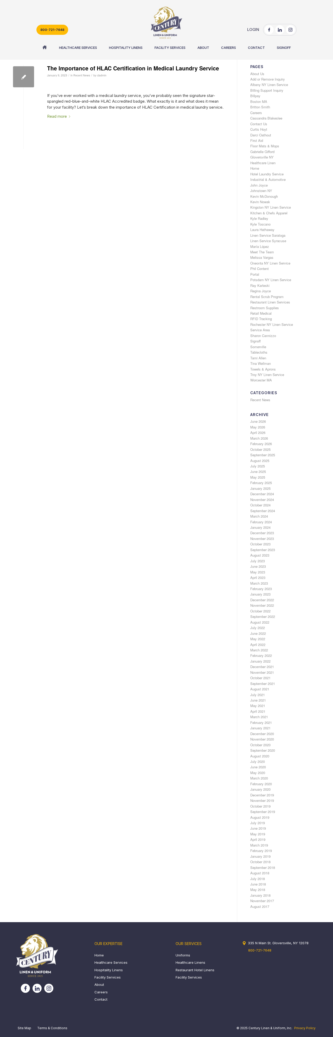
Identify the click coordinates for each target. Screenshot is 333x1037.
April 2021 (257, 711)
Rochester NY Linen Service (271, 324)
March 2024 (259, 516)
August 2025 (259, 460)
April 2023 (257, 577)
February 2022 (261, 655)
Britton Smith (260, 106)
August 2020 (259, 756)
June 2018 (258, 884)
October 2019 (260, 806)
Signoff (255, 341)
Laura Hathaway (262, 229)
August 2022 (259, 622)
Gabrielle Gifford (262, 151)
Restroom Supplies (264, 307)
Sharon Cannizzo (263, 335)
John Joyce (259, 185)
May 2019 (257, 833)
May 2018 (257, 889)
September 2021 (262, 683)
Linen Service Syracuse (268, 240)
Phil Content (259, 268)
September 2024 (262, 510)
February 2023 (261, 588)
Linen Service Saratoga (267, 235)
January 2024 (260, 527)
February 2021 (261, 722)
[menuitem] (44, 47)
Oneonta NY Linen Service (270, 263)
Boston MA (258, 101)
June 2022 (258, 633)
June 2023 (258, 566)
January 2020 (260, 789)
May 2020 (257, 772)
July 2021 (257, 694)
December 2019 (262, 794)
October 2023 (260, 543)
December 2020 (262, 733)
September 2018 (262, 867)
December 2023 (262, 532)
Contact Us (258, 123)
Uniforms (183, 955)
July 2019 (257, 822)
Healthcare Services (110, 962)
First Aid (256, 140)
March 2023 (259, 583)
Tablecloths (258, 352)
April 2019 (257, 839)
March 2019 (259, 845)
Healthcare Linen (263, 162)
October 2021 (260, 677)
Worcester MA (261, 380)
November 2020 (262, 739)
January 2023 (260, 594)
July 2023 (257, 560)
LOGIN (253, 29)
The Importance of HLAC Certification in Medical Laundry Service (133, 68)
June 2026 (258, 421)
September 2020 (262, 750)
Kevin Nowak (260, 201)
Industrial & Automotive (268, 179)
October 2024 (260, 505)
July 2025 (257, 466)
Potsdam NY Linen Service (270, 279)
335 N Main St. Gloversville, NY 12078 (278, 943)
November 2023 (262, 538)
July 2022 (257, 627)
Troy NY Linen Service (267, 374)
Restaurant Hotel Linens (195, 970)
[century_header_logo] (166, 22)
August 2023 (259, 555)
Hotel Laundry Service (267, 173)
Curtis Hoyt (258, 129)
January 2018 (260, 895)
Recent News (81, 75)
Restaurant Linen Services (270, 302)
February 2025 (261, 482)
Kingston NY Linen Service (270, 207)
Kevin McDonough (264, 196)
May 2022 (257, 638)
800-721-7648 (52, 30)
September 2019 (262, 811)
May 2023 (257, 572)
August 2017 (259, 906)
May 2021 (257, 705)
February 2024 (261, 521)
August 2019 (259, 817)
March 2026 (259, 438)
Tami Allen (258, 357)
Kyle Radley (259, 218)
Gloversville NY (262, 157)
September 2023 (262, 549)
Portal (254, 274)
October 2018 (260, 861)
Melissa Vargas (261, 257)
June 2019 (258, 828)
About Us (257, 73)
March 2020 (259, 778)
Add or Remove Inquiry (267, 79)
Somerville (258, 346)
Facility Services (107, 977)
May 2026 (257, 427)
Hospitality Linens (108, 970)
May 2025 (257, 477)
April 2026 (257, 432)
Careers (256, 112)
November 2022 (262, 605)
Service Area (260, 329)
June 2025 (258, 471)
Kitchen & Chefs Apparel (268, 212)
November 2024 (262, 499)
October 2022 (260, 611)
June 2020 (258, 766)
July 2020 (257, 761)
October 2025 (260, 449)
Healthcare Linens (190, 962)
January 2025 (260, 488)
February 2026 (261, 443)
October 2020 (260, 744)
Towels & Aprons (263, 369)
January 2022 (260, 661)
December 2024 (262, 493)
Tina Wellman (260, 363)
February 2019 (261, 850)
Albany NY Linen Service (269, 84)
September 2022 (262, 616)
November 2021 (262, 672)
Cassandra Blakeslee (266, 118)
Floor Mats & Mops (264, 145)
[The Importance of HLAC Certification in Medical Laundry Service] (23, 76)
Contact (100, 999)
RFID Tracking (261, 318)
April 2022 (257, 644)
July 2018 (257, 878)
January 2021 (260, 727)
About (99, 984)
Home (254, 168)
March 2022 (259, 650)
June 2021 (258, 700)
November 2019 (262, 800)
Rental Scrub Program (267, 296)
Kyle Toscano (260, 224)
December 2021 (262, 666)
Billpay (255, 95)
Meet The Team (262, 251)
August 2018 (259, 872)
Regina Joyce (260, 290)
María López (259, 246)
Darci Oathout (260, 135)
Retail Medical (261, 313)
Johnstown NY (261, 190)
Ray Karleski (260, 285)
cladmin (101, 75)
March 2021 (259, 716)
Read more (57, 116)
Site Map (24, 1028)
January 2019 (260, 856)
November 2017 (262, 900)
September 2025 (262, 454)
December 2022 (262, 599)
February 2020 (261, 783)
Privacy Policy (305, 1028)
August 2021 (259, 688)
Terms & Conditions (52, 1028)
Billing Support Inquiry (266, 90)
